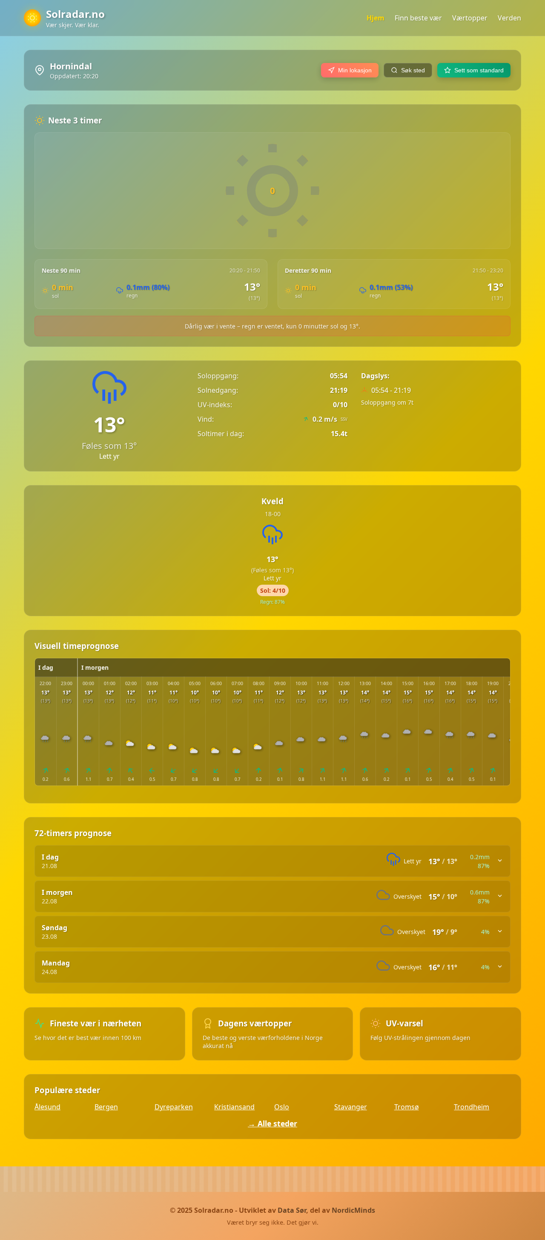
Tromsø (406, 1106)
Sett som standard (479, 70)
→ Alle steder (272, 1123)
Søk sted (413, 70)
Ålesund (47, 1106)
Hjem (375, 18)
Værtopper (470, 18)
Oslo (281, 1106)
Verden (509, 18)
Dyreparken (174, 1106)
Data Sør (292, 1210)
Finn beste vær (418, 18)
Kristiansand (234, 1106)
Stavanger (350, 1106)
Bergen (106, 1106)
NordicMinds (353, 1210)
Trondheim (471, 1106)
